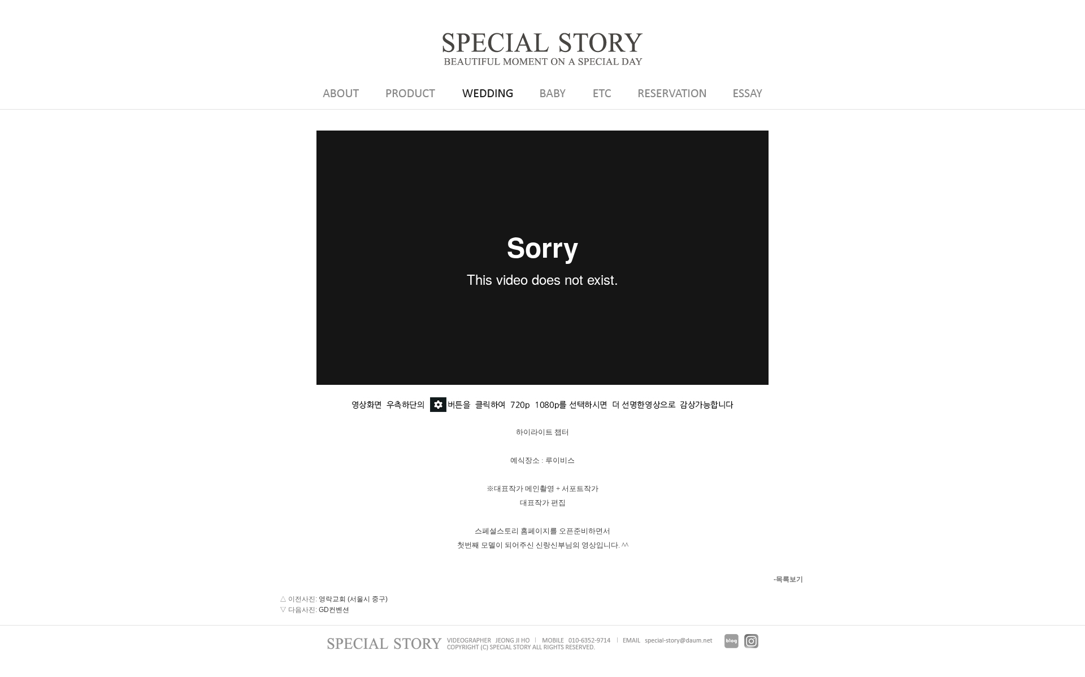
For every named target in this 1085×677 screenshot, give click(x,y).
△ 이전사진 (297, 599)
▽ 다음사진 (297, 610)
